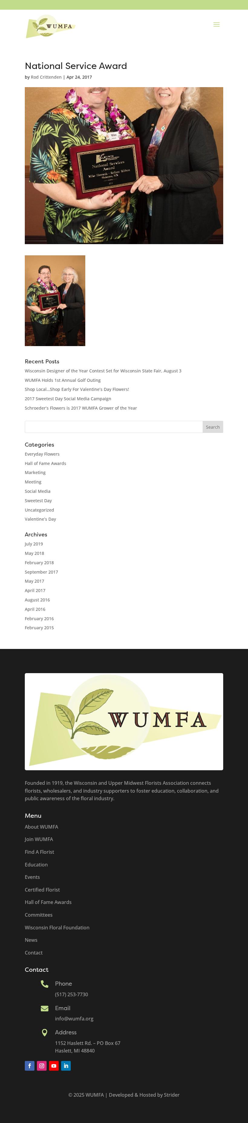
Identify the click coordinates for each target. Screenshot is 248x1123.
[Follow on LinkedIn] (66, 1066)
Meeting (33, 482)
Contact (34, 952)
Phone (63, 984)
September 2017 (41, 572)
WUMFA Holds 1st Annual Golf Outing (63, 380)
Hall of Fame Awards (45, 463)
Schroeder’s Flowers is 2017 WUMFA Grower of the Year (81, 408)
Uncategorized (39, 510)
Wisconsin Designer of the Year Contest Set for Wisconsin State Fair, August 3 (103, 371)
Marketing (35, 472)
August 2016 (37, 600)
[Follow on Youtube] (54, 1066)
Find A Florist (39, 852)
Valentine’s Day (40, 519)
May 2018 (34, 553)
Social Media (38, 491)
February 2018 (39, 562)
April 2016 (35, 609)
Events (32, 877)
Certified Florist (42, 889)
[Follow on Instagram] (42, 1066)
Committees (39, 915)
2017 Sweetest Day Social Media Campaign (68, 398)
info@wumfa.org (74, 1018)
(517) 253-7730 (71, 994)
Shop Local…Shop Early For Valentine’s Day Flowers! (77, 389)
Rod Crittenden (46, 77)
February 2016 (39, 618)
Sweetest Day (38, 500)
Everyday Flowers (42, 454)
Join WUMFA (39, 839)
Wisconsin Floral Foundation (57, 927)
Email (62, 1008)
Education (36, 864)
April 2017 (35, 590)
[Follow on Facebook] (29, 1066)
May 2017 (34, 581)
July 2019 (34, 544)
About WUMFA (41, 826)
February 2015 (39, 627)
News (31, 940)
